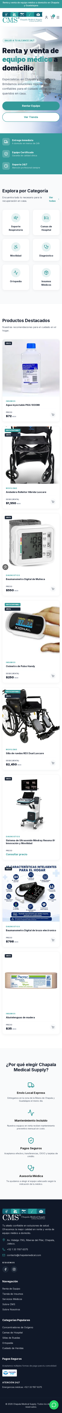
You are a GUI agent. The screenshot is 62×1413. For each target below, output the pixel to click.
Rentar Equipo (31, 105)
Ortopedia (7, 1343)
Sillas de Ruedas (11, 1337)
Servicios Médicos (12, 1299)
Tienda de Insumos (12, 1293)
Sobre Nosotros (11, 1309)
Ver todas (52, 199)
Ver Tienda (31, 117)
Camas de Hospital (12, 1332)
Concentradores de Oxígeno (17, 1327)
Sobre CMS (8, 1304)
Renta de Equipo (11, 1288)
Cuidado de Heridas (13, 1348)
